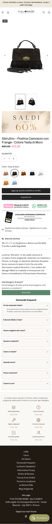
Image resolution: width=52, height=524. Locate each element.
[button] (5, 55)
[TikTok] (26, 516)
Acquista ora (26, 197)
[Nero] (32, 173)
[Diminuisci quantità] (4, 158)
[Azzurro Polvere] (15, 182)
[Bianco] (41, 173)
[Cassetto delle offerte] (8, 12)
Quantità (7, 154)
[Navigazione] (2, 12)
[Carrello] (49, 12)
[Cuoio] (23, 173)
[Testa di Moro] (15, 173)
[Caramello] (6, 182)
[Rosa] (6, 173)
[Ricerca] (43, 12)
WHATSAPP (26, 292)
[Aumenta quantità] (13, 158)
